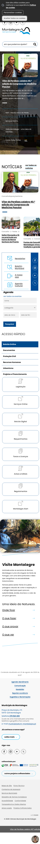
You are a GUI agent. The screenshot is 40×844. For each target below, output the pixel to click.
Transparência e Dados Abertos (14, 804)
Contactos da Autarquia (11, 789)
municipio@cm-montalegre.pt (22, 724)
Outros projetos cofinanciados (17, 773)
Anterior (37, 830)
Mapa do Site (7, 786)
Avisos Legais (7, 808)
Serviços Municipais (9, 793)
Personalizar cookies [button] (13, 12)
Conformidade (20, 801)
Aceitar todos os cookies (14, 18)
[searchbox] (20, 44)
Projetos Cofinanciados (22, 808)
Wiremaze (34, 815)
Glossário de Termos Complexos (14, 797)
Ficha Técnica (18, 786)
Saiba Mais (9, 737)
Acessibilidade (7, 801)
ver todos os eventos (12, 296)
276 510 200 (14, 716)
